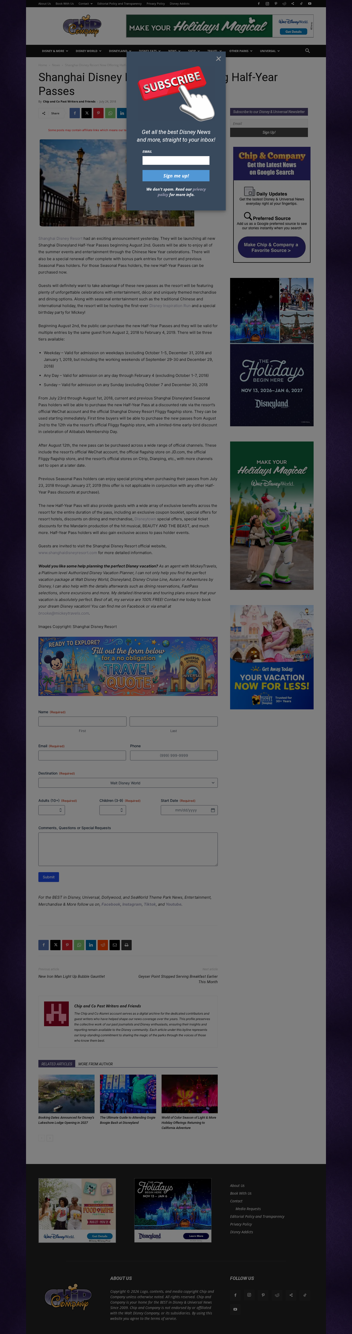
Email (147, 151)
